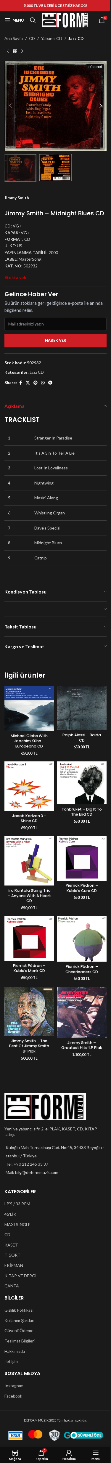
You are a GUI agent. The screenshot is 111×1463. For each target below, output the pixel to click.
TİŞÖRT (12, 1254)
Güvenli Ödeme (18, 1330)
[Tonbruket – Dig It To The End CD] (82, 782)
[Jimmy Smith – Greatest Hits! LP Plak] (82, 1012)
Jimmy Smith (16, 197)
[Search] (33, 20)
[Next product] (22, 51)
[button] (10, 106)
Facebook (13, 1395)
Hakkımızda (14, 1351)
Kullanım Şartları (19, 1320)
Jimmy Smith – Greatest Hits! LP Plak (81, 1045)
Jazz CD (76, 38)
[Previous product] (8, 51)
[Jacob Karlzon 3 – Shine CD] (29, 786)
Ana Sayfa (13, 38)
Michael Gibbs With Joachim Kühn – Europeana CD (29, 741)
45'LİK (10, 1214)
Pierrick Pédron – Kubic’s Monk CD (29, 968)
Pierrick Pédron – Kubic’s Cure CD (82, 888)
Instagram (13, 1385)
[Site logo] (65, 19)
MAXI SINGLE (17, 1224)
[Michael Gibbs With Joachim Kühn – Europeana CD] (29, 708)
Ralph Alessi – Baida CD (81, 737)
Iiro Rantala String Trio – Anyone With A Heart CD (29, 895)
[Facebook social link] (20, 383)
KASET (11, 1244)
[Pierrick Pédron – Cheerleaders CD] (82, 939)
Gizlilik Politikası (18, 1310)
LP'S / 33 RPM (17, 1203)
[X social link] (28, 383)
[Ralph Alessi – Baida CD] (82, 708)
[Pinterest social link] (35, 383)
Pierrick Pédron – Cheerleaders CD (81, 969)
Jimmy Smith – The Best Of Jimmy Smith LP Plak (29, 1046)
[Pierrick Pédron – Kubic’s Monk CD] (29, 938)
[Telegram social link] (50, 383)
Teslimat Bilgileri (19, 1340)
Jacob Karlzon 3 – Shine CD (29, 818)
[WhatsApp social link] (42, 383)
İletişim (11, 1361)
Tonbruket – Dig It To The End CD (82, 812)
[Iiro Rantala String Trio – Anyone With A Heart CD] (29, 861)
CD (32, 38)
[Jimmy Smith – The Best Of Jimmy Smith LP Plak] (29, 1011)
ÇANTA (11, 1285)
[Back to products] (15, 51)
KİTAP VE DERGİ (20, 1275)
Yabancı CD (51, 38)
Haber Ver (55, 340)
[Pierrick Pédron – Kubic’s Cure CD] (82, 858)
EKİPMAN (13, 1265)
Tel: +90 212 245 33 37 (27, 1164)
